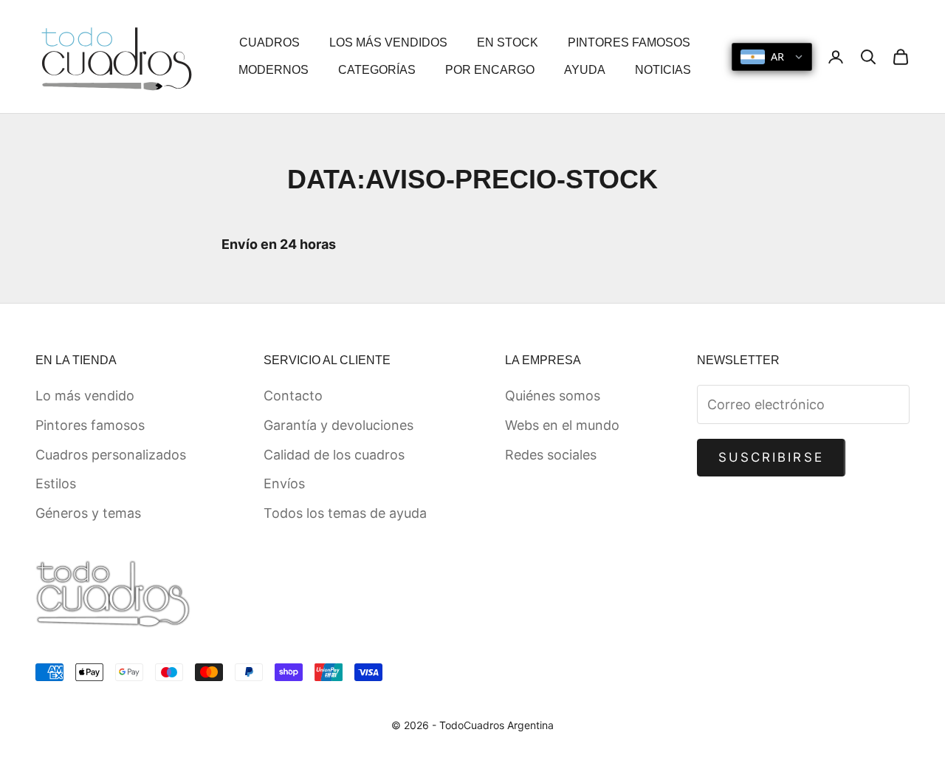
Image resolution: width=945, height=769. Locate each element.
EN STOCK (507, 42)
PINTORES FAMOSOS (629, 42)
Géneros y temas (88, 513)
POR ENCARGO (490, 70)
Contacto (293, 395)
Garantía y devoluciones (338, 425)
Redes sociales (551, 454)
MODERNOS (273, 70)
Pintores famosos (90, 425)
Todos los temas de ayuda (345, 513)
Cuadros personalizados (110, 454)
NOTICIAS (663, 70)
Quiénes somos (552, 395)
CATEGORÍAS (377, 70)
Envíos (284, 483)
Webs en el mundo (562, 425)
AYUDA (584, 70)
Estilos (55, 483)
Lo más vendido (84, 395)
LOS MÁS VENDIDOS (388, 42)
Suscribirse (771, 457)
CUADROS (269, 42)
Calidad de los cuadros (334, 454)
